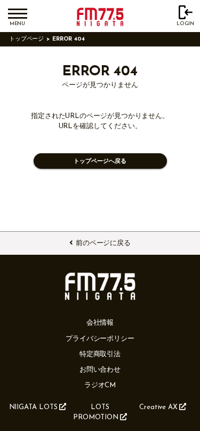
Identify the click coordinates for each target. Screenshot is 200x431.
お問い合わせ (100, 369)
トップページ (26, 39)
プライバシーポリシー (100, 338)
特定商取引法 (100, 354)
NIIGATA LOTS (33, 407)
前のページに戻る (103, 243)
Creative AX (158, 407)
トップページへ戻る (100, 161)
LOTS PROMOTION (95, 412)
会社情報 (100, 322)
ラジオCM (100, 385)
